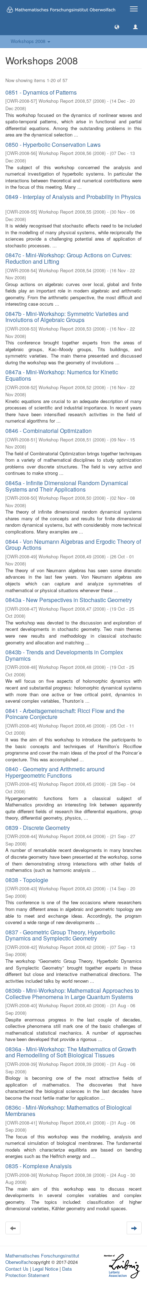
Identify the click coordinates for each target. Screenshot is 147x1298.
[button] (117, 26)
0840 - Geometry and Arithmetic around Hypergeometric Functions (55, 772)
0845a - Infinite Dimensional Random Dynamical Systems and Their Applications (66, 486)
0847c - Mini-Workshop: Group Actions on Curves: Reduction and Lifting (68, 258)
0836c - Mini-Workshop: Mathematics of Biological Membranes (68, 1110)
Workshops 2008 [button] (29, 41)
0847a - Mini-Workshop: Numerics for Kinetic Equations (61, 375)
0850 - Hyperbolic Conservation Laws (53, 144)
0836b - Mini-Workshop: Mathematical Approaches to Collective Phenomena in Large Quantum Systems (72, 993)
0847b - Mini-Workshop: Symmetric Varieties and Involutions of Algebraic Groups (66, 317)
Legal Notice (45, 1268)
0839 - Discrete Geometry (37, 828)
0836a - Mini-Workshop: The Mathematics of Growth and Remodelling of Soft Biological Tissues (70, 1052)
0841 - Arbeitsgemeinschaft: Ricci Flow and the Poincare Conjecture (65, 714)
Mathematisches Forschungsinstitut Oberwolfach (42, 1259)
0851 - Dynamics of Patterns (41, 92)
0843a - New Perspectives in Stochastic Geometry (68, 600)
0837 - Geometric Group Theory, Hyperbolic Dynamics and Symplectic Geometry (60, 935)
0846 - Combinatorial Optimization (48, 431)
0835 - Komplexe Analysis (38, 1166)
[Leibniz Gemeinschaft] (121, 1266)
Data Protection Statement (38, 1272)
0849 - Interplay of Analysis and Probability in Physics (73, 197)
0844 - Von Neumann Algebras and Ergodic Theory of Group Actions (73, 544)
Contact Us (17, 1268)
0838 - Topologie (26, 880)
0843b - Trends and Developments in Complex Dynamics (64, 655)
